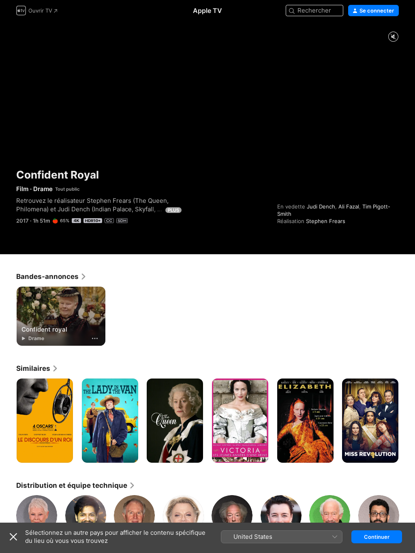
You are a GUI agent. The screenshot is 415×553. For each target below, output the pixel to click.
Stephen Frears (325, 221)
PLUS (173, 210)
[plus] (95, 338)
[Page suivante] (407, 421)
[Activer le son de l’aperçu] (393, 37)
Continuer (376, 537)
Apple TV (207, 10)
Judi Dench (321, 206)
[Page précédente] (8, 421)
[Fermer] (13, 536)
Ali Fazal (348, 206)
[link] (51, 276)
